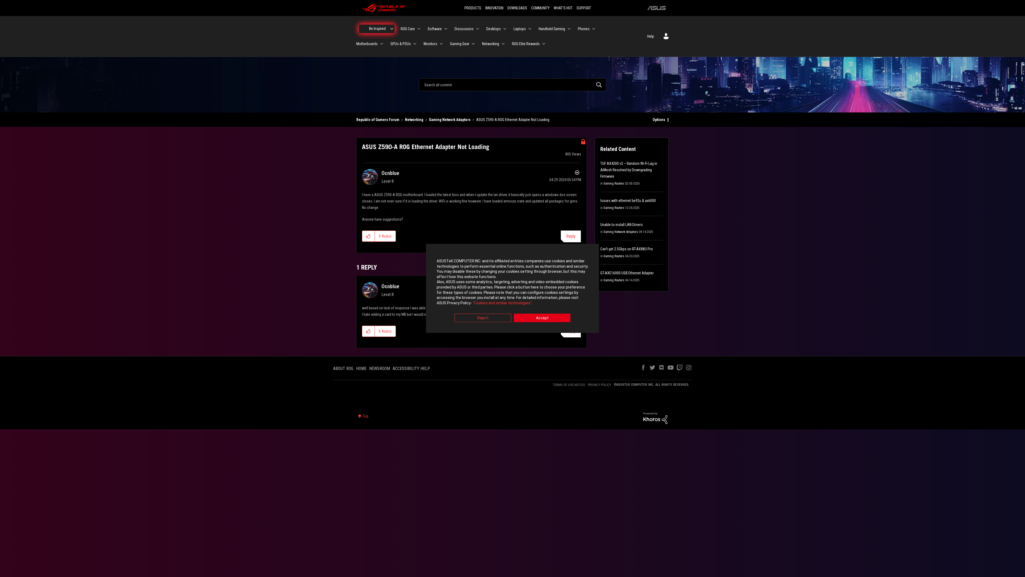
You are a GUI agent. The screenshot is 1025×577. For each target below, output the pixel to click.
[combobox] (512, 84)
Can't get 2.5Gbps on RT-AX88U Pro (626, 249)
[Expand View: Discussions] (477, 29)
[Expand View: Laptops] (530, 29)
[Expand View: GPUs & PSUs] (414, 44)
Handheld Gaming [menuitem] (552, 29)
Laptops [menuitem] (520, 29)
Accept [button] (542, 318)
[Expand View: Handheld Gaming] (569, 29)
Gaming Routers (614, 183)
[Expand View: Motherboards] (381, 44)
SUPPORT (584, 8)
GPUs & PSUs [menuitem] (401, 44)
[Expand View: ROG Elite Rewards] (543, 44)
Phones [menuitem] (584, 29)
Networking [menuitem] (490, 44)
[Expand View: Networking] (503, 44)
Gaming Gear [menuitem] (459, 44)
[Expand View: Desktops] (504, 29)
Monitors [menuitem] (430, 44)
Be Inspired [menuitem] (377, 28)
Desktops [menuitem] (493, 29)
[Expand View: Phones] (593, 29)
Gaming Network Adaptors (450, 120)
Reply (570, 236)
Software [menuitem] (435, 29)
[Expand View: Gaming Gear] (473, 44)
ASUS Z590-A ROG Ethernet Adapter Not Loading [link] (512, 120)
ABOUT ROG (343, 368)
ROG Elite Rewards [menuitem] (526, 44)
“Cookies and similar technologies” (502, 303)
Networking (414, 120)
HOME (361, 368)
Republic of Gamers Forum (377, 120)
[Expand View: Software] (445, 29)
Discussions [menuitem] (464, 29)
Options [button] (659, 120)
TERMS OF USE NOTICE (569, 385)
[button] (368, 236)
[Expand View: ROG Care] (418, 29)
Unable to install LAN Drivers (621, 225)
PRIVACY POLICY (599, 385)
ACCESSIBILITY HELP (411, 368)
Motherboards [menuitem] (367, 44)
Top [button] (365, 416)
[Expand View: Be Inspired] (392, 29)
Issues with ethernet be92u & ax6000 (628, 200)
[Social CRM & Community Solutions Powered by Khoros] (655, 418)
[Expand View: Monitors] (441, 44)
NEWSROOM (379, 368)
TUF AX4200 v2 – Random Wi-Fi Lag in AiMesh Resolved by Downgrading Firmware (628, 169)
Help (650, 36)
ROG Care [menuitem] (408, 29)
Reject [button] (482, 318)
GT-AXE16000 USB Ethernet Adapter (627, 273)
